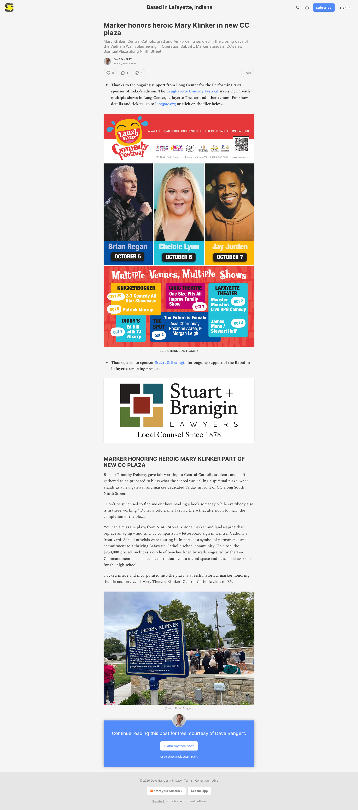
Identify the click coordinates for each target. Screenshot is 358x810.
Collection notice (206, 780)
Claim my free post (179, 746)
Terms (188, 780)
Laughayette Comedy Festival (192, 91)
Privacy (177, 780)
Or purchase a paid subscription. (179, 756)
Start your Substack (168, 791)
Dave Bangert (123, 59)
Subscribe (323, 7)
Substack (158, 801)
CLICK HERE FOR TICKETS (179, 351)
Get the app (199, 791)
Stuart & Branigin (170, 363)
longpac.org (165, 104)
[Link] (97, 462)
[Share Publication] (307, 7)
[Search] (298, 7)
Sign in (345, 7)
